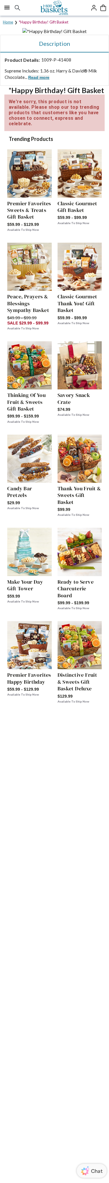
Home (8, 22)
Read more (38, 77)
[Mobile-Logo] (54, 8)
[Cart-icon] (103, 8)
